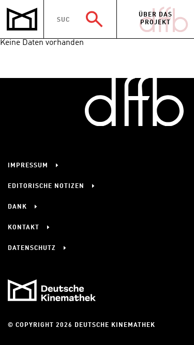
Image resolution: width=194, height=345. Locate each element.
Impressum (28, 166)
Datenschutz (32, 248)
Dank (17, 207)
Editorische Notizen (46, 186)
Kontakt (23, 228)
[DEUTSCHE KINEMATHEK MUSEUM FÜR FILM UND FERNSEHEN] (22, 19)
